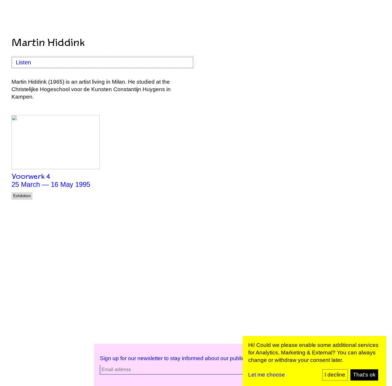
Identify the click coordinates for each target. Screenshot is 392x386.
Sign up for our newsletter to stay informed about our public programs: (185, 358)
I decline (335, 375)
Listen (23, 62)
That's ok (364, 375)
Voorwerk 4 (30, 177)
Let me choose (266, 375)
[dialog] (314, 361)
